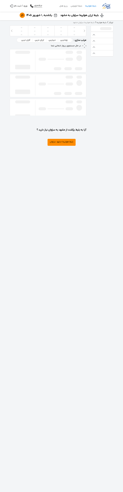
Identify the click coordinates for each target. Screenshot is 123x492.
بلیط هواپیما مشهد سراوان (61, 141)
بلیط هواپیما (90, 6)
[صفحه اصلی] (106, 6)
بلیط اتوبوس (76, 6)
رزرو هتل (63, 6)
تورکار (111, 22)
